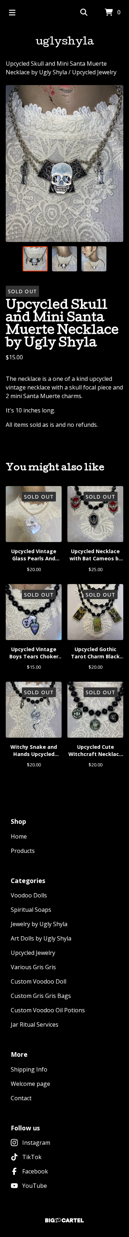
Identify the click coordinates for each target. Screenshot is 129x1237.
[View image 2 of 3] (64, 258)
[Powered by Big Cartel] (64, 1220)
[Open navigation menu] (12, 12)
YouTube (34, 1186)
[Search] (83, 12)
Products (23, 851)
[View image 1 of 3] (35, 258)
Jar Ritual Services (34, 1024)
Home (19, 836)
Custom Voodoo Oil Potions (48, 1010)
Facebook (35, 1171)
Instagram (36, 1143)
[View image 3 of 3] (93, 258)
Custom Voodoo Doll (38, 981)
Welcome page (30, 1084)
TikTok (32, 1157)
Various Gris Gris (33, 967)
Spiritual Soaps (31, 910)
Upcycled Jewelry (94, 72)
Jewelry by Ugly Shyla (39, 924)
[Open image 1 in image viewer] (64, 163)
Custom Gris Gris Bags (41, 996)
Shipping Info (29, 1069)
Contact (21, 1098)
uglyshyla (64, 42)
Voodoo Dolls (29, 895)
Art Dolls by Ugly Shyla (41, 938)
